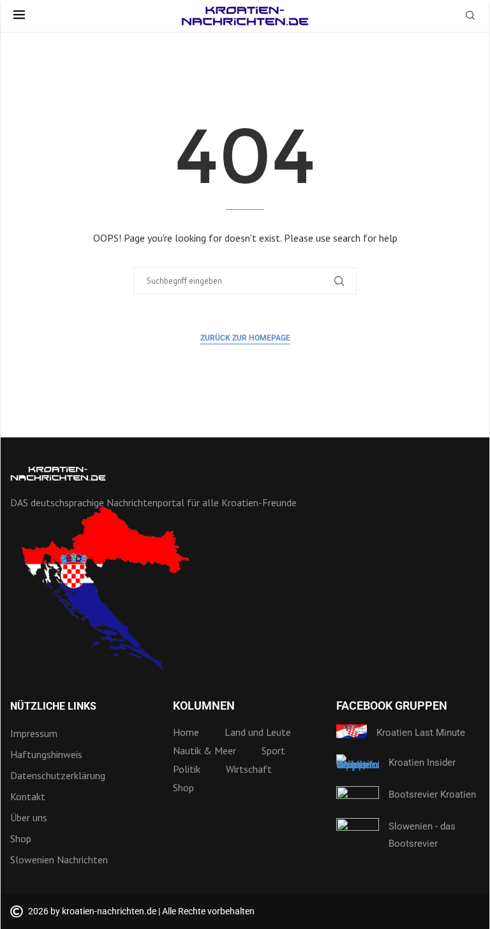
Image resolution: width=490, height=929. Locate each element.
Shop (20, 838)
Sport (273, 750)
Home (186, 732)
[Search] (470, 16)
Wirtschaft (249, 769)
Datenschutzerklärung (57, 775)
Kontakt (27, 796)
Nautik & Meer (204, 750)
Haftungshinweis (46, 754)
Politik (186, 769)
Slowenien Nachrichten (59, 859)
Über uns (28, 817)
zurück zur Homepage (245, 337)
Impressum (33, 733)
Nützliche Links (53, 706)
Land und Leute (258, 732)
